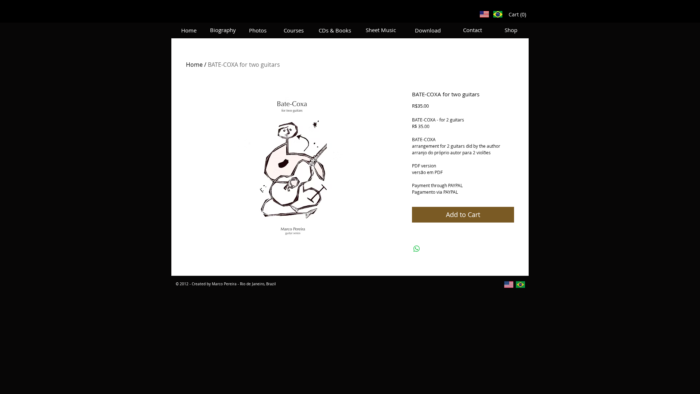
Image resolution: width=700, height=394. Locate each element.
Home (194, 65)
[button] (517, 15)
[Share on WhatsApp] (416, 248)
